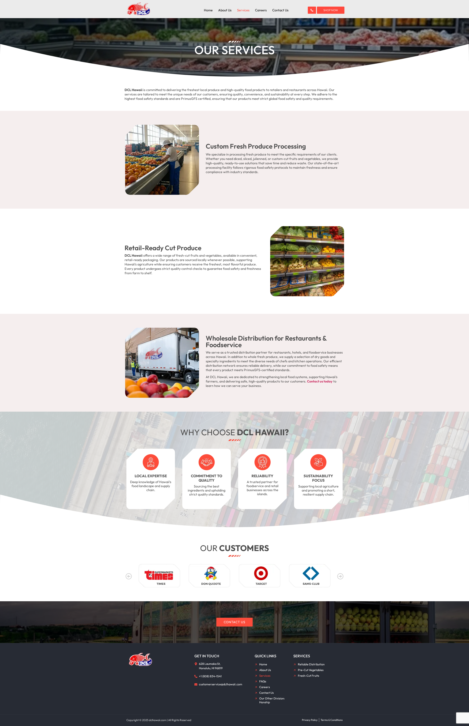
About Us (225, 10)
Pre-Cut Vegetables (311, 670)
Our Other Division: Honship (272, 700)
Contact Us (280, 10)
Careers (261, 10)
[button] (128, 576)
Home (208, 10)
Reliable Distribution (311, 664)
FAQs (262, 681)
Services (243, 10)
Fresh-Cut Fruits (308, 675)
